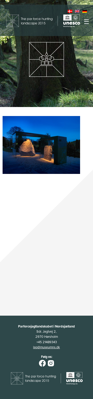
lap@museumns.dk (46, 347)
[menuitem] (70, 11)
